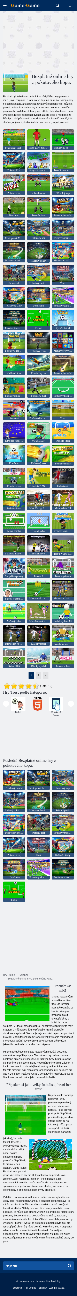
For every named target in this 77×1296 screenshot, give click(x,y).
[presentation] (6, 704)
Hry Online (30, 1287)
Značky (43, 1287)
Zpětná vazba (56, 1287)
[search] (69, 1265)
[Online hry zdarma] (25, 5)
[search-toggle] (57, 5)
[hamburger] (5, 5)
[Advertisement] (37, 41)
